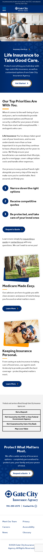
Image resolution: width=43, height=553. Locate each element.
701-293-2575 (13, 506)
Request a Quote (12, 229)
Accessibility (28, 527)
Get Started (20, 83)
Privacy (26, 521)
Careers (6, 527)
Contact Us (28, 506)
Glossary (27, 532)
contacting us (17, 242)
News (5, 532)
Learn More (11, 308)
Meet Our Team (9, 521)
